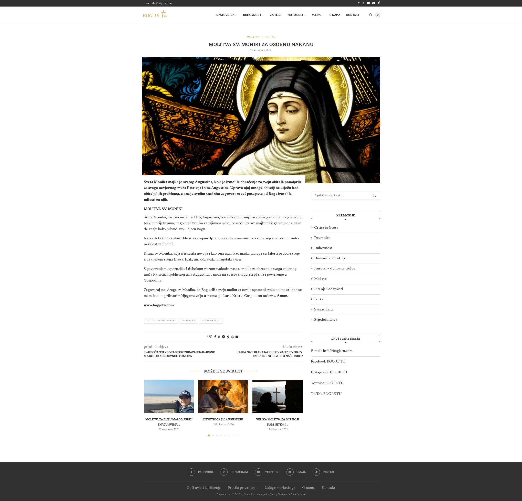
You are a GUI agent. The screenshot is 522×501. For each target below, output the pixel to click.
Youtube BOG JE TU (327, 383)
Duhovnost (252, 15)
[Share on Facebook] (215, 336)
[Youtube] (368, 3)
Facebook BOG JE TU (328, 362)
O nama (334, 15)
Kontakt (352, 15)
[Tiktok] (379, 3)
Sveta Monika (211, 321)
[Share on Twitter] (219, 337)
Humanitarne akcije (330, 258)
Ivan (303, 494)
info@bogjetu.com (338, 351)
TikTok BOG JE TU (326, 394)
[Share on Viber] (228, 337)
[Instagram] (363, 3)
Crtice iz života (326, 228)
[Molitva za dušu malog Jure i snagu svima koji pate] (169, 396)
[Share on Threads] (232, 337)
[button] (149, 408)
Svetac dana (324, 309)
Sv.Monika (188, 321)
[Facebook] (358, 3)
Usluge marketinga (280, 488)
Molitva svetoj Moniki (160, 321)
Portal (319, 299)
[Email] (373, 3)
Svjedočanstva (325, 320)
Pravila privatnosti (243, 488)
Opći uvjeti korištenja (204, 488)
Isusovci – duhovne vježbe (334, 268)
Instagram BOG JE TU (329, 372)
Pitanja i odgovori (328, 289)
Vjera (316, 15)
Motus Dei (295, 15)
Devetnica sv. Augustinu (223, 419)
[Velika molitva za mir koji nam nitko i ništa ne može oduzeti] (277, 396)
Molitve (320, 279)
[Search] (371, 15)
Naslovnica (225, 15)
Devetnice (322, 238)
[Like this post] (210, 336)
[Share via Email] (237, 336)
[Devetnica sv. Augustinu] (223, 396)
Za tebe (275, 15)
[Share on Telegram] (223, 336)
